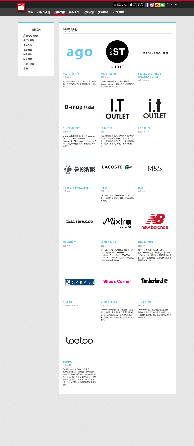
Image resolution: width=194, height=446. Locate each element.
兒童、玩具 (28, 63)
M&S (140, 188)
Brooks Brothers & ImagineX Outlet (149, 75)
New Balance (145, 242)
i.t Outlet (144, 128)
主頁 (30, 12)
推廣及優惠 (43, 12)
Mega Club (118, 12)
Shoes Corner (109, 302)
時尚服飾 (27, 54)
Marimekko (70, 242)
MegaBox (21, 7)
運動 (25, 68)
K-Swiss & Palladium (75, 188)
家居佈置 (27, 59)
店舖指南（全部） (31, 35)
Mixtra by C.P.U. (110, 242)
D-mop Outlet (71, 128)
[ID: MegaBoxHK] (162, 5)
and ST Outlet (109, 74)
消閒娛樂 (89, 12)
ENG (176, 4)
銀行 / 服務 (28, 40)
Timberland (145, 302)
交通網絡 (103, 12)
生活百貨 (27, 44)
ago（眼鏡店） (72, 74)
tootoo (68, 362)
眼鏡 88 (67, 302)
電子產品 (27, 49)
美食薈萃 (74, 12)
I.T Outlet (106, 128)
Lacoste (105, 188)
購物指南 (60, 12)
